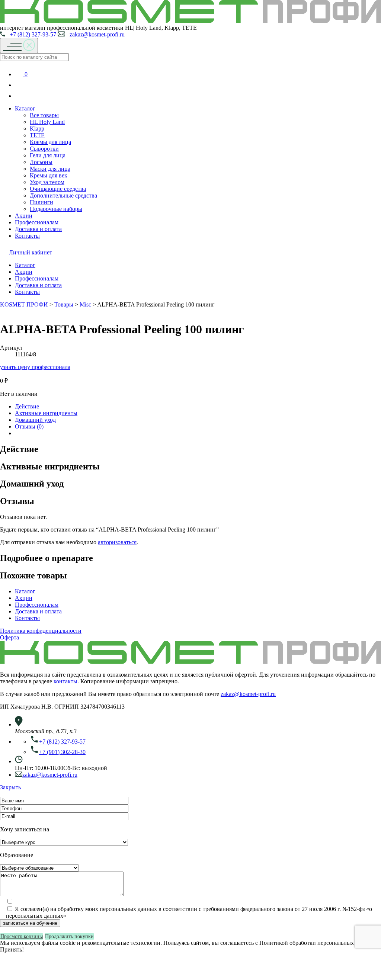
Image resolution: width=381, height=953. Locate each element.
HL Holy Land (47, 122)
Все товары (44, 115)
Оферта (9, 637)
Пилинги (41, 202)
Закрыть (10, 787)
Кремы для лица (50, 142)
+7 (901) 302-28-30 (62, 752)
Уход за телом (47, 182)
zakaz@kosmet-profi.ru (95, 34)
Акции (23, 215)
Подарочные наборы (56, 209)
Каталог (25, 108)
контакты (65, 681)
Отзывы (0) (29, 426)
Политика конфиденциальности (40, 631)
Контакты (27, 235)
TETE (37, 135)
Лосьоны (41, 162)
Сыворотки (44, 148)
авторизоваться (117, 542)
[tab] (198, 406)
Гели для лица (47, 155)
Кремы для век (48, 175)
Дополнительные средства (63, 195)
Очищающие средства (58, 189)
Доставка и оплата (38, 229)
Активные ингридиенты (46, 413)
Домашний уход (35, 420)
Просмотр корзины (21, 936)
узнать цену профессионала (35, 367)
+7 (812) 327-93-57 (30, 34)
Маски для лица (50, 169)
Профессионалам (36, 222)
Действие (27, 406)
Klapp (37, 128)
